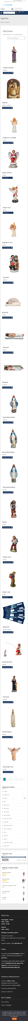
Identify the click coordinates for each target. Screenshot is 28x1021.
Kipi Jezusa (6, 805)
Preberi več (5, 177)
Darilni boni (6, 794)
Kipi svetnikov (7, 815)
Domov (2, 22)
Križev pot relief (7, 818)
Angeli (5, 791)
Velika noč (6, 846)
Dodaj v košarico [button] (7, 72)
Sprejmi (14, 1018)
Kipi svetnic (6, 811)
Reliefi (5, 839)
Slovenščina (19, 0)
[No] (26, 1015)
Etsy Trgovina (5, 1002)
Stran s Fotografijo (6, 1005)
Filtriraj (5, 859)
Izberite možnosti (7, 107)
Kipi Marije (6, 808)
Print (5, 832)
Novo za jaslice (7, 829)
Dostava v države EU (7, 991)
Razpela (6, 835)
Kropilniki (6, 822)
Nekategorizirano (8, 825)
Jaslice (5, 798)
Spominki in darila (8, 842)
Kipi (5, 801)
